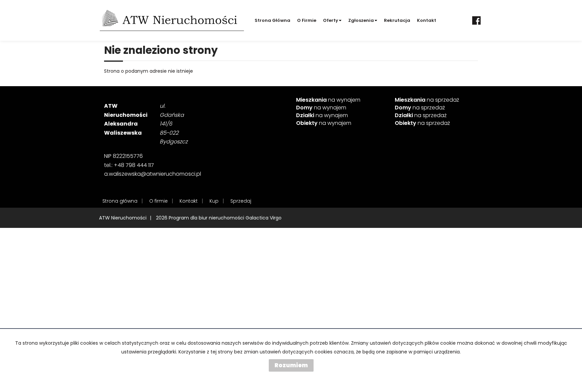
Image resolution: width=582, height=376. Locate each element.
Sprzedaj (240, 201)
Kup (214, 201)
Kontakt (426, 20)
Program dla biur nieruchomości (207, 217)
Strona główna (272, 20)
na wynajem (328, 100)
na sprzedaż (427, 100)
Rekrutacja (397, 20)
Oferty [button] (330, 20)
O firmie (306, 20)
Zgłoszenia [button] (361, 20)
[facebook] (476, 20)
